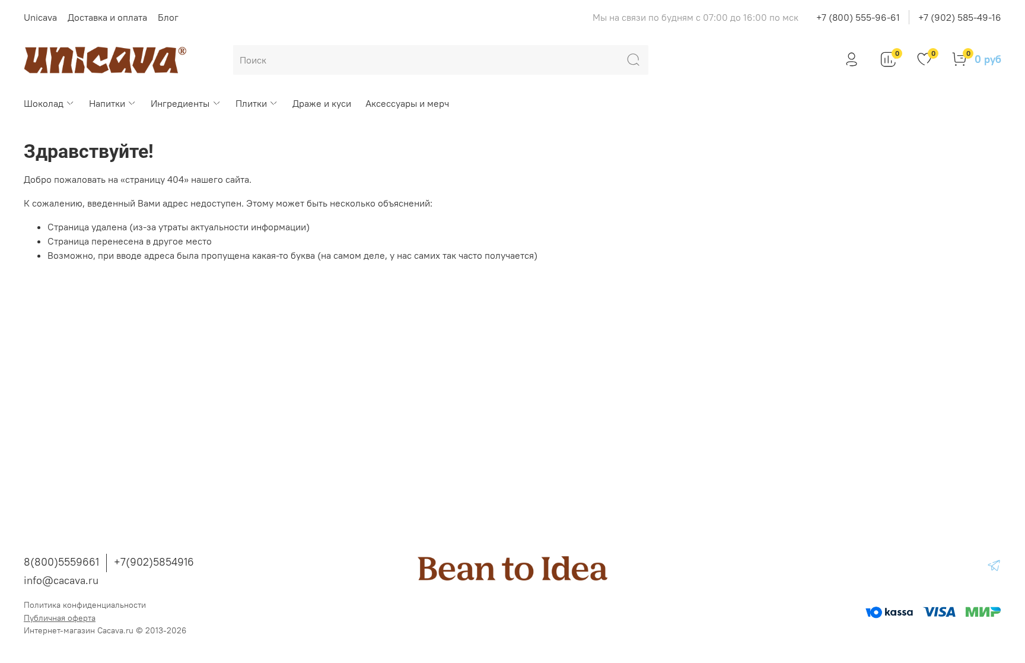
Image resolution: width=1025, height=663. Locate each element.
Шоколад (43, 103)
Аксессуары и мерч (407, 103)
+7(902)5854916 (154, 562)
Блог (168, 17)
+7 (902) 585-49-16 (959, 17)
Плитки (251, 103)
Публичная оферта (60, 618)
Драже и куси (321, 103)
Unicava (40, 17)
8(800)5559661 (61, 562)
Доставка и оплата (107, 17)
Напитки (107, 103)
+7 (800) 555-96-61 (858, 17)
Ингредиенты (180, 103)
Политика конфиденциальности (85, 604)
